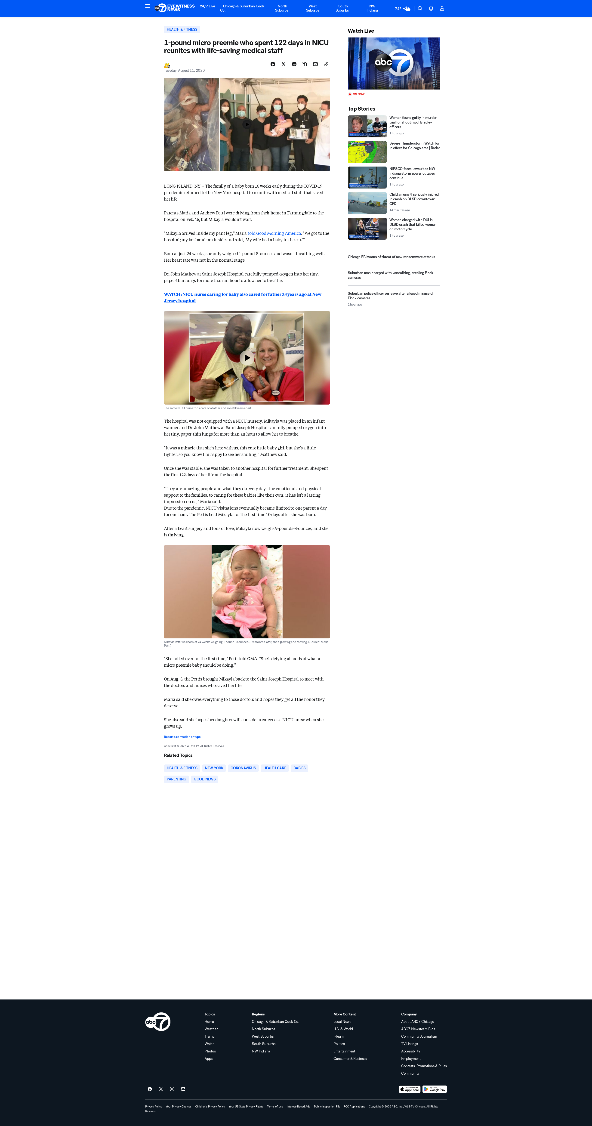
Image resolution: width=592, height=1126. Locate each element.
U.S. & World (343, 1029)
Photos (210, 1051)
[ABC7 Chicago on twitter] (161, 1089)
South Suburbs (342, 8)
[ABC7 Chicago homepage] (174, 8)
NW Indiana (372, 8)
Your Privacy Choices (178, 1106)
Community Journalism (419, 1036)
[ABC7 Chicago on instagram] (172, 1089)
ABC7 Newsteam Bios (418, 1029)
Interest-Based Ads (298, 1106)
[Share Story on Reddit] (294, 64)
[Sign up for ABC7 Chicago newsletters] (183, 1089)
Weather (211, 1029)
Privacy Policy (153, 1106)
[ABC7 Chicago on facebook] (149, 1089)
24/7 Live (207, 6)
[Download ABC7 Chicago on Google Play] (434, 1089)
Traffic (209, 1036)
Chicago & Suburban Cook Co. (242, 8)
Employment (411, 1059)
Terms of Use (275, 1106)
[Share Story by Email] (315, 64)
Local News (342, 1022)
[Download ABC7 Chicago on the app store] (410, 1089)
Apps (209, 1059)
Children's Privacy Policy (210, 1106)
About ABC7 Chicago (417, 1022)
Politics (339, 1044)
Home (209, 1022)
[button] (147, 6)
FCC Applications (354, 1106)
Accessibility (410, 1051)
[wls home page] (157, 1021)
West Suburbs (312, 8)
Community (410, 1073)
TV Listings (409, 1044)
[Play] (394, 63)
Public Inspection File (327, 1106)
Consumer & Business (350, 1059)
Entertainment (344, 1051)
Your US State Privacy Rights (246, 1106)
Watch (209, 1044)
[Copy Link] (326, 64)
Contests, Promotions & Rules (424, 1066)
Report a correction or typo (182, 737)
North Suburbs (281, 8)
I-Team (338, 1036)
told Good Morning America (274, 233)
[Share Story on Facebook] (273, 64)
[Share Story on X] (283, 64)
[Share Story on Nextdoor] (305, 64)
